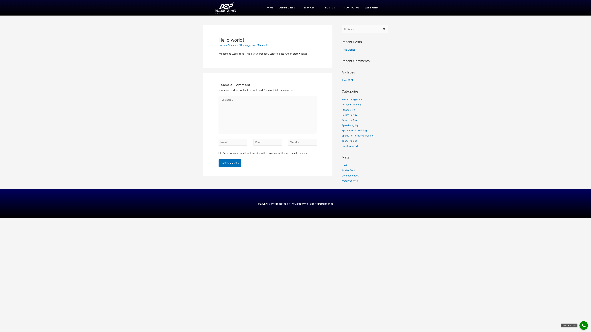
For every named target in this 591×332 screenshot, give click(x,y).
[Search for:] (365, 29)
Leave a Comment (228, 45)
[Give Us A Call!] (583, 325)
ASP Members (287, 7)
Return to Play (349, 114)
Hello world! (348, 49)
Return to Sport (350, 120)
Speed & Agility (350, 125)
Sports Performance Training (358, 135)
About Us (329, 7)
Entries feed (348, 170)
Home (270, 7)
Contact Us (351, 7)
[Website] (302, 142)
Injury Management (352, 99)
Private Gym (348, 109)
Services (309, 7)
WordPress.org (350, 180)
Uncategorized (248, 45)
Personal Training (351, 104)
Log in (345, 165)
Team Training (349, 140)
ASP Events (372, 7)
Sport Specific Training (354, 130)
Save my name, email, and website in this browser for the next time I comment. (265, 153)
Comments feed (350, 175)
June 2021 (347, 80)
